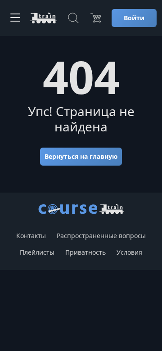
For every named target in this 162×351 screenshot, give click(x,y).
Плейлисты (37, 252)
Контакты (31, 235)
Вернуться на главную (81, 156)
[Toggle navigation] (15, 18)
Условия (129, 252)
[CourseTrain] (43, 18)
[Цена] (96, 18)
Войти (134, 18)
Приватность (85, 252)
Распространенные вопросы (101, 235)
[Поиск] (73, 18)
